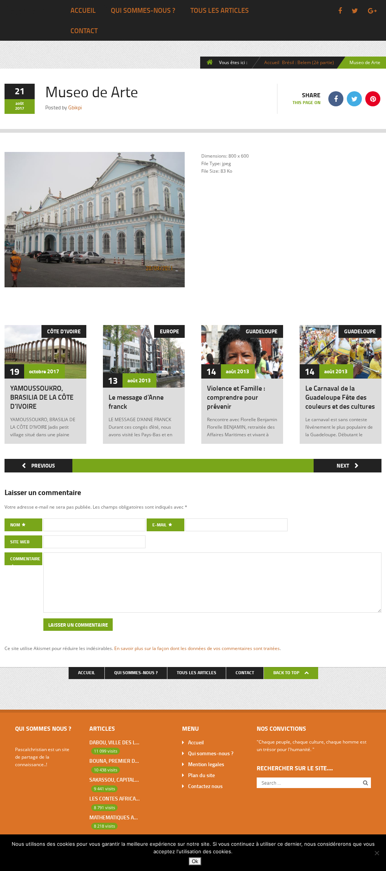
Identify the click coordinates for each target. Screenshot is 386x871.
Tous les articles (219, 10)
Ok (195, 861)
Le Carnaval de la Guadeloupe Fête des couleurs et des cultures (340, 397)
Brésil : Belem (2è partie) (308, 62)
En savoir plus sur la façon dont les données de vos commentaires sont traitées (197, 648)
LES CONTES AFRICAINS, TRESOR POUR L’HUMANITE (114, 798)
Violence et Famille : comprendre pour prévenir (236, 397)
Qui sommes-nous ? (143, 10)
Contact (84, 30)
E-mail (160, 524)
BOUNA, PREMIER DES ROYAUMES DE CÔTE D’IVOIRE (114, 760)
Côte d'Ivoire (64, 331)
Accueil (83, 10)
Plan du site (201, 775)
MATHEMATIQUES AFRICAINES (114, 817)
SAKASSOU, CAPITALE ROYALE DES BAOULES (114, 779)
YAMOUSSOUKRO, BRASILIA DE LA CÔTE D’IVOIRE (42, 397)
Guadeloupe (261, 331)
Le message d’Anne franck (136, 401)
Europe (169, 331)
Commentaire (25, 558)
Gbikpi (75, 107)
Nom (15, 524)
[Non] (376, 853)
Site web (19, 541)
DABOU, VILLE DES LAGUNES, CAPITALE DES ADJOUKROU (114, 742)
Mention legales (206, 764)
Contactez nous (205, 786)
